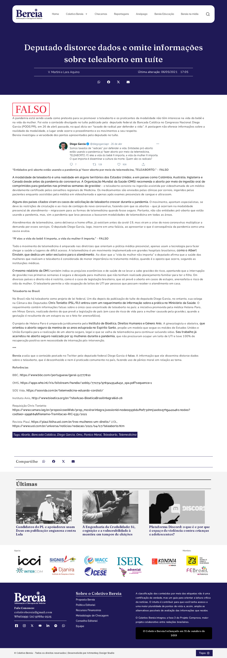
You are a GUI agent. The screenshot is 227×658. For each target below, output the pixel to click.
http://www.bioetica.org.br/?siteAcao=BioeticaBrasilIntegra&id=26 (77, 398)
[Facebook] (17, 625)
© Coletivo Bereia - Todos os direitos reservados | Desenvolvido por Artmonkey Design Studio (64, 653)
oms (79, 434)
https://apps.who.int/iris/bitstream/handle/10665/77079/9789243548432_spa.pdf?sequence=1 (86, 383)
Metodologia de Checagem (92, 615)
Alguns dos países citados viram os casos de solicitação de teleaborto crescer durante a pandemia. (80, 202)
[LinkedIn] (49, 625)
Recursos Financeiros (88, 610)
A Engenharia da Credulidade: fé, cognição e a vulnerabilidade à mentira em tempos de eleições (108, 530)
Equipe (80, 626)
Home (55, 14)
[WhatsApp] (64, 625)
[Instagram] (25, 625)
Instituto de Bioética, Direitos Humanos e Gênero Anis (125, 323)
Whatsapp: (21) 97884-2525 (32, 616)
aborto (25, 434)
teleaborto (110, 434)
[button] (99, 82)
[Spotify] (57, 625)
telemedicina (127, 434)
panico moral (92, 434)
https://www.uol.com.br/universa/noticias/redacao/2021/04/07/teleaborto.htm (68, 426)
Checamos (101, 14)
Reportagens (121, 14)
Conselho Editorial (87, 620)
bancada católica (44, 434)
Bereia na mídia (189, 14)
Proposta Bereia (85, 599)
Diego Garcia (66, 434)
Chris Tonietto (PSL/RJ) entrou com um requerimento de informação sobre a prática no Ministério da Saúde (122, 303)
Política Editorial (85, 605)
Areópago (141, 14)
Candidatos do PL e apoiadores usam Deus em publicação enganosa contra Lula (46, 530)
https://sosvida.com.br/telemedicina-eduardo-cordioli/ (65, 390)
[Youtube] (41, 625)
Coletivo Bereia (74, 14)
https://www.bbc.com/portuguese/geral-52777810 (55, 375)
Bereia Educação (164, 14)
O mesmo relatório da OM (30, 270)
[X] (33, 625)
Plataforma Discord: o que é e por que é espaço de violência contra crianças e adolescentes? (179, 530)
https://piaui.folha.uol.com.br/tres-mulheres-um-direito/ (70, 421)
